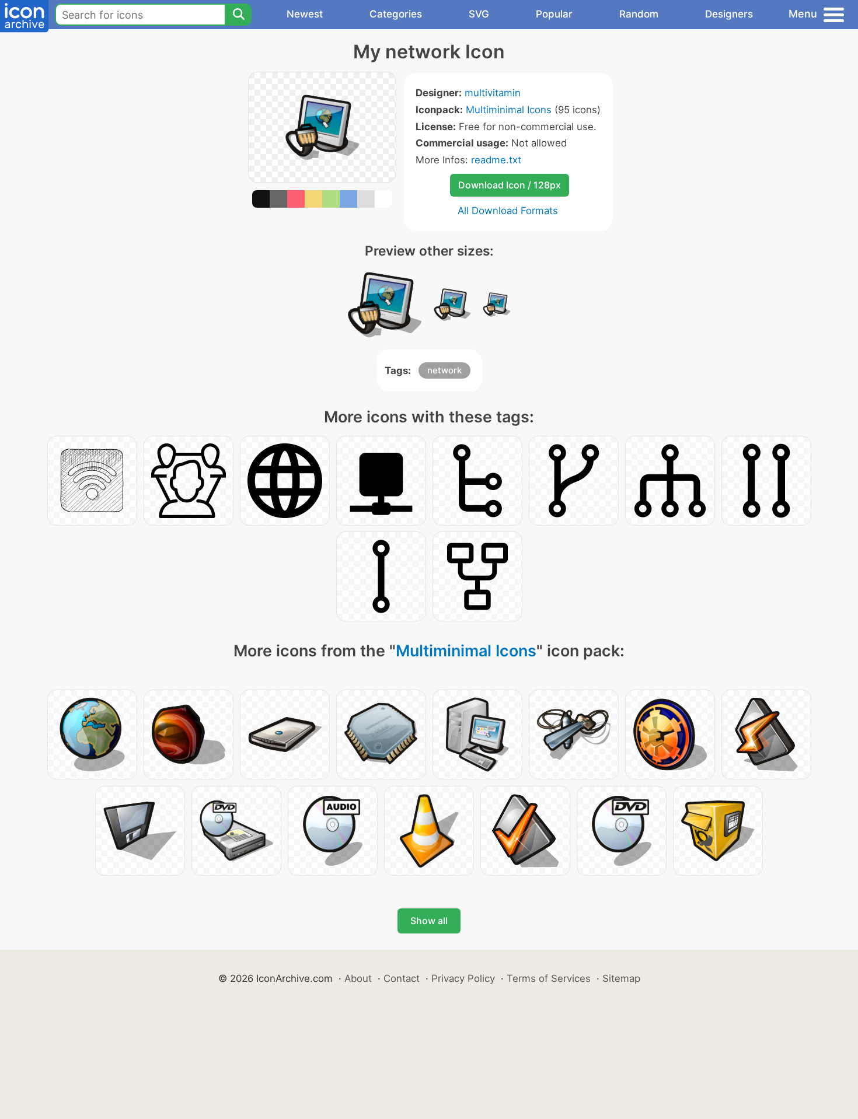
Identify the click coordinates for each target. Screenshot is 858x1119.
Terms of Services (549, 978)
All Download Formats (508, 210)
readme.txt (496, 160)
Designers (729, 14)
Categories (395, 14)
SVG (479, 14)
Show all (429, 920)
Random (638, 14)
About (358, 978)
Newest (305, 14)
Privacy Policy (463, 978)
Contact (401, 978)
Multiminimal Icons (509, 110)
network (444, 370)
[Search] (238, 15)
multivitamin (493, 93)
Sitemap (621, 978)
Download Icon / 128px (509, 185)
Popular (554, 14)
